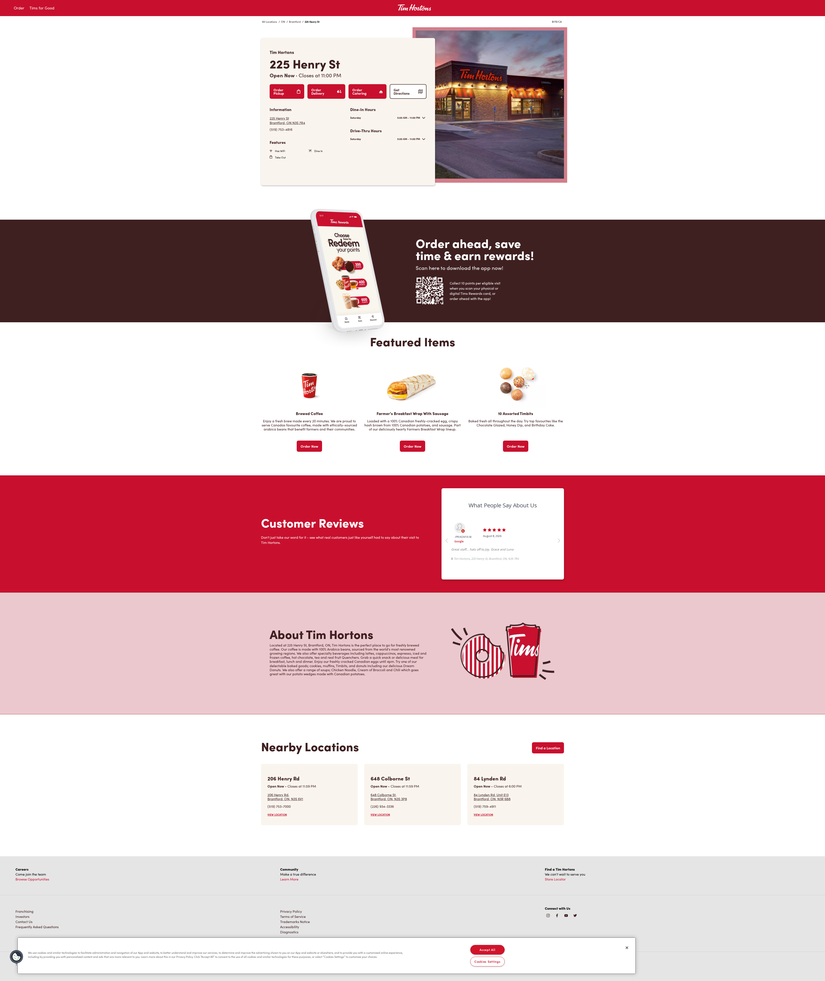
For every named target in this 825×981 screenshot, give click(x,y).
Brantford (295, 21)
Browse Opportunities (32, 891)
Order (19, 8)
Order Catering (359, 91)
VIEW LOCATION (277, 826)
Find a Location (548, 759)
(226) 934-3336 (382, 818)
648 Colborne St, (389, 809)
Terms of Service (293, 928)
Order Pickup (278, 91)
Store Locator (555, 891)
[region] (326, 955)
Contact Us (23, 933)
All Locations (269, 21)
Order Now (309, 446)
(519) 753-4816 (281, 129)
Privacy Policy (291, 923)
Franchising (24, 923)
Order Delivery (317, 91)
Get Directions (401, 91)
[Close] (627, 947)
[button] (16, 957)
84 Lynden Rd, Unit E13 (492, 809)
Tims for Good (41, 8)
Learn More (289, 891)
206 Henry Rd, (285, 809)
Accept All (487, 950)
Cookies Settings (487, 961)
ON (283, 21)
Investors (22, 928)
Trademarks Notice (295, 933)
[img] (575, 928)
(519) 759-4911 (485, 818)
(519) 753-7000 (279, 818)
